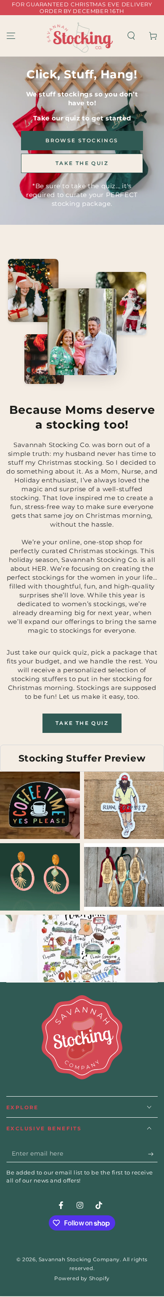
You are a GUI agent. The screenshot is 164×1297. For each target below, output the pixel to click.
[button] (131, 36)
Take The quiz (82, 163)
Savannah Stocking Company (79, 1259)
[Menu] (11, 36)
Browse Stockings (81, 140)
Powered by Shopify (82, 1278)
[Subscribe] (153, 1154)
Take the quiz (82, 723)
